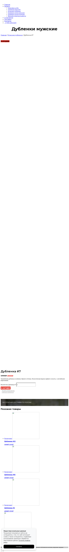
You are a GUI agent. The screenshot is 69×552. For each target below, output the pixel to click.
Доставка (7, 19)
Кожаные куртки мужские (16, 14)
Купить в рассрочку (8, 391)
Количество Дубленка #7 (8, 384)
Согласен (19, 546)
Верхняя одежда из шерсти (17, 16)
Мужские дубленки (14, 11)
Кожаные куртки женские (16, 13)
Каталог (7, 6)
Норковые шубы (13, 8)
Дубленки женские (14, 9)
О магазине (8, 18)
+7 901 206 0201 (10, 23)
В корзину (5, 388)
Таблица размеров (8, 392)
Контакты (7, 21)
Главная (7, 4)
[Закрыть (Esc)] (1, 549)
